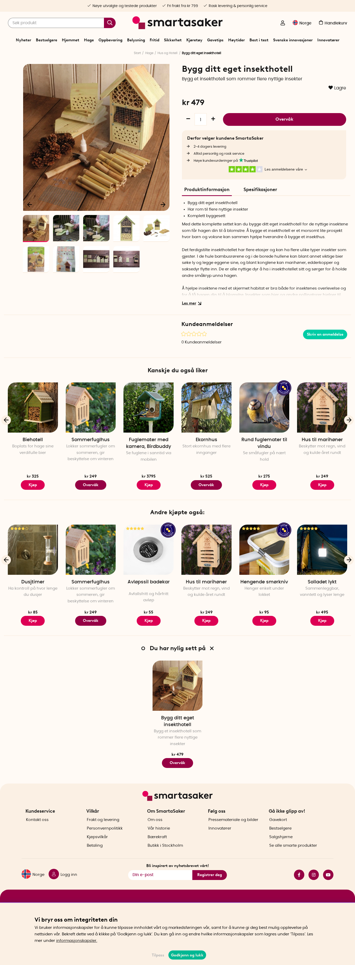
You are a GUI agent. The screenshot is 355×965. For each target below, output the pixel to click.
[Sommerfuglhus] (91, 407)
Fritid (154, 40)
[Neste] (163, 204)
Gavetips (215, 40)
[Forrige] (30, 204)
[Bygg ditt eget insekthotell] (178, 686)
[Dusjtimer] (33, 550)
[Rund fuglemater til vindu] (264, 407)
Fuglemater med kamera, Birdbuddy (148, 443)
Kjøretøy (194, 40)
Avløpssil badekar (149, 582)
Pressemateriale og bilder (233, 820)
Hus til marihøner (322, 440)
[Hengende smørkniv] (264, 550)
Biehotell (33, 440)
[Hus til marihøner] (322, 407)
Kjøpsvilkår (97, 837)
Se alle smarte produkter (293, 845)
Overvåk (284, 119)
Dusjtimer (32, 582)
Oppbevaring (110, 40)
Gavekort (278, 820)
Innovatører (328, 40)
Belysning (136, 40)
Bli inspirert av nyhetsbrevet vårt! (177, 865)
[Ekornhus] (206, 407)
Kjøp (148, 620)
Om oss (155, 820)
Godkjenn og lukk (187, 955)
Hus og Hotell (167, 53)
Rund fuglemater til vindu (264, 443)
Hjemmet (70, 40)
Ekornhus (206, 440)
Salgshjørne (281, 837)
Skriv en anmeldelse (325, 334)
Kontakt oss (37, 820)
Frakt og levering (103, 820)
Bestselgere (46, 40)
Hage (89, 40)
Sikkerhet (173, 40)
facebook (297, 875)
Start (137, 53)
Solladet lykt (322, 582)
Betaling (95, 845)
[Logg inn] (283, 23)
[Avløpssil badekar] (148, 550)
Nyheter (23, 40)
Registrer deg (209, 874)
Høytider (236, 40)
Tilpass (158, 955)
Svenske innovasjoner (293, 40)
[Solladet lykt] (322, 550)
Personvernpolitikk (105, 828)
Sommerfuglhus (90, 440)
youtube (326, 875)
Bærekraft (157, 837)
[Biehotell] (33, 407)
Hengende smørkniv (264, 582)
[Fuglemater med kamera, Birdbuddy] (148, 407)
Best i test (258, 40)
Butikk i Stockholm (165, 845)
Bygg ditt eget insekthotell (177, 721)
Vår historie (159, 828)
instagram (311, 875)
